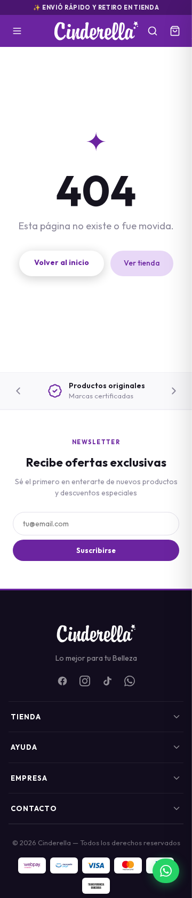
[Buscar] (152, 31)
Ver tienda (142, 263)
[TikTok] (107, 681)
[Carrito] (175, 31)
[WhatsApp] (129, 681)
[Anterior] (18, 390)
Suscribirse (96, 550)
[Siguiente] (173, 390)
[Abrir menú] (17, 31)
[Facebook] (62, 681)
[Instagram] (84, 681)
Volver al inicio (61, 262)
